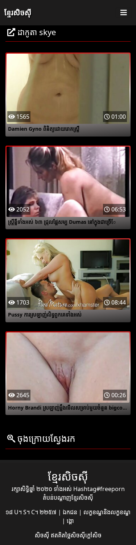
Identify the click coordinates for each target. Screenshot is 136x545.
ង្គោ (70, 521)
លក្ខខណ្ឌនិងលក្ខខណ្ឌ (107, 512)
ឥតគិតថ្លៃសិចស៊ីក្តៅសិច (76, 535)
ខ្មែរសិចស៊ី (18, 12)
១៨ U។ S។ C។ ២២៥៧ (31, 512)
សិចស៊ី (43, 535)
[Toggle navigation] (124, 12)
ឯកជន (71, 512)
